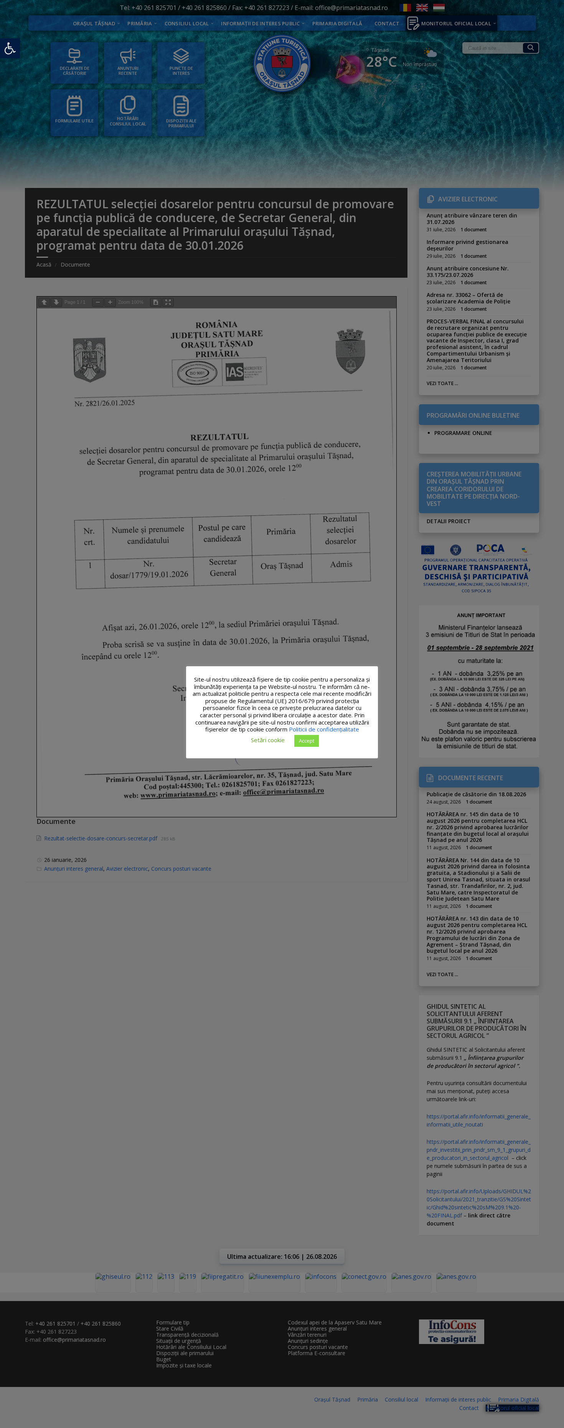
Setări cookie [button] (268, 740)
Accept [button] (306, 740)
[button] (10, 48)
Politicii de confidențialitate (324, 729)
